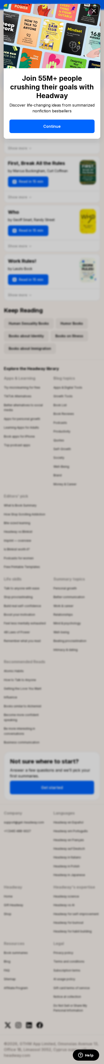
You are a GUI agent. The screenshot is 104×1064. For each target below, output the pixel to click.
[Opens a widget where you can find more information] (86, 1056)
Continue (52, 126)
